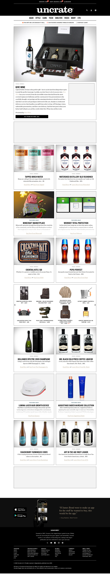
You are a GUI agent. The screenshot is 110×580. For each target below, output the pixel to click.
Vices (66, 17)
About (71, 550)
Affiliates (72, 553)
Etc (79, 17)
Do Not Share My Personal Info (87, 555)
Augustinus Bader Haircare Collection (76, 405)
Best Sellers (32, 551)
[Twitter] (47, 543)
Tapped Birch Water (34, 176)
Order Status (45, 550)
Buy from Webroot (76, 233)
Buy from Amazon (34, 416)
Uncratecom (43, 1)
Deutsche (58, 553)
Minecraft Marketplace (34, 222)
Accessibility (86, 553)
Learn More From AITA (80, 460)
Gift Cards (31, 556)
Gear (31, 17)
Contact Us (44, 551)
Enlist (71, 555)
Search (87, 10)
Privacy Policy (87, 551)
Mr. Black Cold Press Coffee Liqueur (76, 359)
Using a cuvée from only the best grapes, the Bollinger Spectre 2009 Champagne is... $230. (34, 362)
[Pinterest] (62, 543)
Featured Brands (33, 553)
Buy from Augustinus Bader (76, 416)
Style (38, 17)
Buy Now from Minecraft (34, 233)
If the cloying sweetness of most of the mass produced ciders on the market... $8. (34, 455)
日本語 (56, 555)
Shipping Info (45, 555)
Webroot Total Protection (76, 222)
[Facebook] (55, 543)
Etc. (15, 558)
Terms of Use (86, 550)
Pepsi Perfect (76, 269)
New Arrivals (32, 550)
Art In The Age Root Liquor (76, 452)
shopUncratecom (56, 1)
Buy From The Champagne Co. (38, 367)
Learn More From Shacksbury (38, 460)
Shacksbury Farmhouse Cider (34, 452)
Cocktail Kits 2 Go (34, 269)
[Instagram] (59, 543)
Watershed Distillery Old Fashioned (76, 176)
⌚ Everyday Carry (82, 22)
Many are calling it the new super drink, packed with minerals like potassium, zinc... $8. (34, 180)
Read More (27, 184)
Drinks (22, 84)
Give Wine (20, 87)
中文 (56, 556)
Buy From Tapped (38, 184)
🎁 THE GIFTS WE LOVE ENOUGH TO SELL (33, 22)
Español (57, 550)
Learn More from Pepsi (81, 277)
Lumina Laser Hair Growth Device (34, 405)
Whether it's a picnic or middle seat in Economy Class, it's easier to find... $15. (34, 273)
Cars (45, 17)
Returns (44, 553)
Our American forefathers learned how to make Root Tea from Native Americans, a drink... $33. (76, 455)
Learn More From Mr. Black (80, 367)
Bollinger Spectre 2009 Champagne (34, 359)
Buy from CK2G (38, 277)
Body (73, 17)
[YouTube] (51, 543)
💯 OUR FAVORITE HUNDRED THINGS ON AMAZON (60, 22)
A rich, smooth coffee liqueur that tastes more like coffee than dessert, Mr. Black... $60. (76, 362)
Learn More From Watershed (81, 184)
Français (58, 551)
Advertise (72, 551)
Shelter (58, 17)
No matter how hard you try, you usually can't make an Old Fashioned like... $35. (76, 180)
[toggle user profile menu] (91, 10)
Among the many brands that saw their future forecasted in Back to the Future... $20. (76, 273)
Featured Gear (34, 220)
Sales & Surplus (33, 555)
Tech (51, 17)
